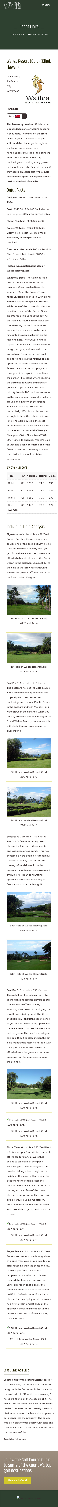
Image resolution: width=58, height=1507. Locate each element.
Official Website (35, 228)
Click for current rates (37, 214)
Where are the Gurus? (17, 1481)
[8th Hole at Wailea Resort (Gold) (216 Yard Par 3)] (29, 753)
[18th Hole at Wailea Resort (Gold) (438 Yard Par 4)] (29, 906)
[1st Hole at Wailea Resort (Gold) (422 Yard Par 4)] (29, 599)
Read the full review (15, 1439)
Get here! (25, 249)
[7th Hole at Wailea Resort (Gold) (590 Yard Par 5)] (29, 1084)
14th (12, 116)
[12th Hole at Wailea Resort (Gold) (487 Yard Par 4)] (29, 1330)
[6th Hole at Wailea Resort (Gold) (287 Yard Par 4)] (29, 1226)
